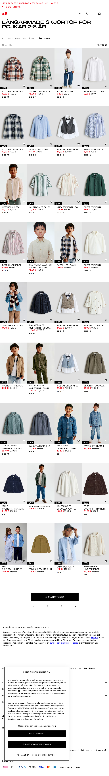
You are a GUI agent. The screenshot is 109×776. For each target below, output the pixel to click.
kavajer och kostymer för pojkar (64, 643)
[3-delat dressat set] (68, 126)
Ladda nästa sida (54, 597)
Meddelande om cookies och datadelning (37, 726)
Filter (100, 45)
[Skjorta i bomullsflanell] (13, 68)
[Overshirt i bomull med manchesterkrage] (13, 363)
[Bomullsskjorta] (68, 68)
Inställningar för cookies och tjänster (37, 755)
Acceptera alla (37, 733)
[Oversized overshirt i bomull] (40, 483)
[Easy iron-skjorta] (95, 68)
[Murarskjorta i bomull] (40, 184)
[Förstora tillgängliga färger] (86, 391)
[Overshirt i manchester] (13, 483)
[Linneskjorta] (95, 544)
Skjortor (75, 668)
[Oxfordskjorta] (13, 184)
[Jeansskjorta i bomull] (13, 302)
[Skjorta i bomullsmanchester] (95, 363)
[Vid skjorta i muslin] (40, 544)
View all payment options (70, 767)
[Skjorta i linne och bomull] (13, 544)
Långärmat (89, 668)
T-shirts (94, 637)
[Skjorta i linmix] (40, 242)
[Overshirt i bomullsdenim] (95, 423)
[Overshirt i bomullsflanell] (68, 242)
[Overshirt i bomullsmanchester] (40, 302)
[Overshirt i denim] (68, 423)
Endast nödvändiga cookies (37, 744)
